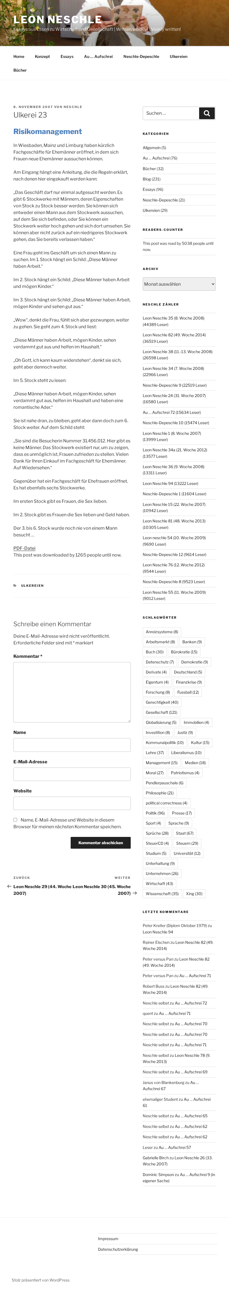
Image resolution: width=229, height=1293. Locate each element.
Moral (155, 772)
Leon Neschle (57, 19)
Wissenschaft (162, 893)
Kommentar (27, 656)
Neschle (73, 107)
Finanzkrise (189, 682)
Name (19, 732)
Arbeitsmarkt (160, 641)
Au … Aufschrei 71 (195, 975)
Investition (158, 732)
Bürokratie (184, 651)
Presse (182, 813)
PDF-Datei (24, 548)
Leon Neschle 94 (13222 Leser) (170, 483)
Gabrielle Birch (156, 1157)
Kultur (200, 742)
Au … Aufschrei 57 (175, 1147)
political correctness (166, 803)
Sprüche (157, 833)
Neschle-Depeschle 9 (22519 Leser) (175, 385)
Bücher (20, 70)
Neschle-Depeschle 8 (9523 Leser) (174, 581)
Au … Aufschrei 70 (191, 1023)
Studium (156, 853)
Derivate (156, 672)
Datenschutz (160, 662)
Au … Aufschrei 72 (191, 1003)
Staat (185, 833)
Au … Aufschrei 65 (191, 1115)
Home (18, 56)
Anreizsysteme (162, 631)
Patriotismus (185, 772)
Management (162, 762)
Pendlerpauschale (164, 782)
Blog (147, 179)
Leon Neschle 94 (158, 932)
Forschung (158, 692)
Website (22, 791)
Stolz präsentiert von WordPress (41, 1280)
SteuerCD (157, 843)
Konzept (42, 56)
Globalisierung (161, 722)
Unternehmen (162, 873)
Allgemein (152, 147)
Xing (194, 893)
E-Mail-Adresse (30, 761)
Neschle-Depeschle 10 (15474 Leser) (176, 422)
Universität (187, 853)
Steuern (187, 843)
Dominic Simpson (158, 1174)
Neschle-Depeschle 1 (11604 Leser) (174, 493)
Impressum (108, 1238)
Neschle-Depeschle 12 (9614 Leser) (174, 554)
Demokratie (194, 662)
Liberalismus (186, 752)
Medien (195, 762)
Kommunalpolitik (165, 742)
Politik (155, 813)
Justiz (185, 732)
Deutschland (188, 672)
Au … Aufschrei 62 (191, 1126)
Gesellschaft (161, 712)
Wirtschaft (159, 883)
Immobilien (196, 722)
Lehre (155, 752)
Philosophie (160, 792)
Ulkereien (178, 56)
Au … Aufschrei (98, 56)
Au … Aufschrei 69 (191, 1071)
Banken (192, 641)
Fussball (188, 692)
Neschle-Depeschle (141, 56)
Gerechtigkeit (162, 702)
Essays (67, 56)
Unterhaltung (160, 863)
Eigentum (157, 682)
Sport (153, 823)
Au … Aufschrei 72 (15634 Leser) (172, 412)
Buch (155, 651)
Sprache (178, 823)
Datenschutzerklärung (118, 1249)
